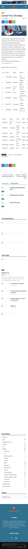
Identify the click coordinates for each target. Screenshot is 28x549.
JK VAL (3, 274)
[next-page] (5, 210)
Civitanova (6, 451)
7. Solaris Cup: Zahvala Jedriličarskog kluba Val (8, 175)
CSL (5, 453)
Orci (9, 10)
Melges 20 (13, 306)
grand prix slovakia (18, 154)
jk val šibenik (4, 156)
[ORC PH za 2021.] (5, 204)
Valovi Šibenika (6, 486)
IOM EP (6, 458)
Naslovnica (4, 10)
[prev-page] (3, 210)
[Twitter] (6, 21)
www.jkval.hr (4, 547)
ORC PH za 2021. (15, 202)
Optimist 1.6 (7, 465)
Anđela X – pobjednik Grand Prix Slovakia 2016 (21, 176)
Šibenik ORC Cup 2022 (17, 195)
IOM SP (6, 460)
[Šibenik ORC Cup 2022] (5, 197)
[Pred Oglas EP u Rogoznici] (5, 285)
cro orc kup (9, 154)
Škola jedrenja (6, 484)
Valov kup (6, 481)
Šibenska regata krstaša (10, 474)
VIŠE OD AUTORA (14, 183)
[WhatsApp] (13, 21)
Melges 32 (5, 273)
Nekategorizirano (6, 442)
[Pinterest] (10, 21)
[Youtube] (16, 538)
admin (6, 18)
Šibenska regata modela (10, 477)
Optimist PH (7, 467)
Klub (3, 270)
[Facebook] (3, 21)
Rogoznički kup (8, 472)
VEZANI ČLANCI (5, 183)
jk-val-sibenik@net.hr (19, 545)
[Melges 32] (14, 264)
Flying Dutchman (8, 456)
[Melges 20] (5, 308)
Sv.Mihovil (6, 479)
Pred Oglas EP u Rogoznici (17, 283)
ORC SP (6, 470)
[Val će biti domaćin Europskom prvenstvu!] (5, 293)
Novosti (4, 444)
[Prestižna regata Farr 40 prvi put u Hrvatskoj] (5, 300)
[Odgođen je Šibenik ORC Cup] (5, 189)
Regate (4, 449)
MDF (5, 463)
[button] (2, 7)
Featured (4, 437)
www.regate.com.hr (7, 63)
